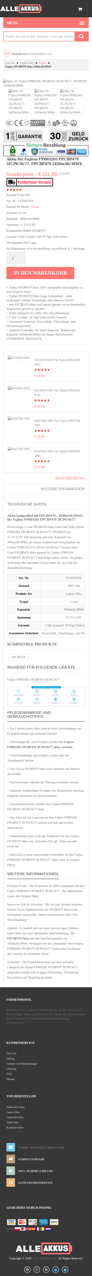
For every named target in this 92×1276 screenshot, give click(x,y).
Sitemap (10, 1079)
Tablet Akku (12, 1122)
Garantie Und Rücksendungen (21, 1063)
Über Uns (11, 1053)
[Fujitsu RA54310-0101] (19, 357)
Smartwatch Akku (15, 1107)
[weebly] (55, 1269)
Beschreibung (70, 478)
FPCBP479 (18, 657)
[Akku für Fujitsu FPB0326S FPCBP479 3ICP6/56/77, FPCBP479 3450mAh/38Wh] (20, 101)
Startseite (10, 63)
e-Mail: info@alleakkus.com (41, 1147)
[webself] (65, 1269)
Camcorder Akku (15, 1117)
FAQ (9, 1073)
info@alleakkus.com (31, 53)
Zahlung (10, 1058)
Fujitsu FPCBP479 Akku (31, 769)
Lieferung (11, 1068)
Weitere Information (62, 489)
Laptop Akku (26, 63)
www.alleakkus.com (44, 1258)
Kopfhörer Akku (14, 1127)
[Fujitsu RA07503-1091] (19, 449)
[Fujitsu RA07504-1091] (19, 418)
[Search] (81, 36)
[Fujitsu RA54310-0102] (19, 388)
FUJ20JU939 (26, 200)
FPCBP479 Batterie (61, 909)
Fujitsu (42, 63)
